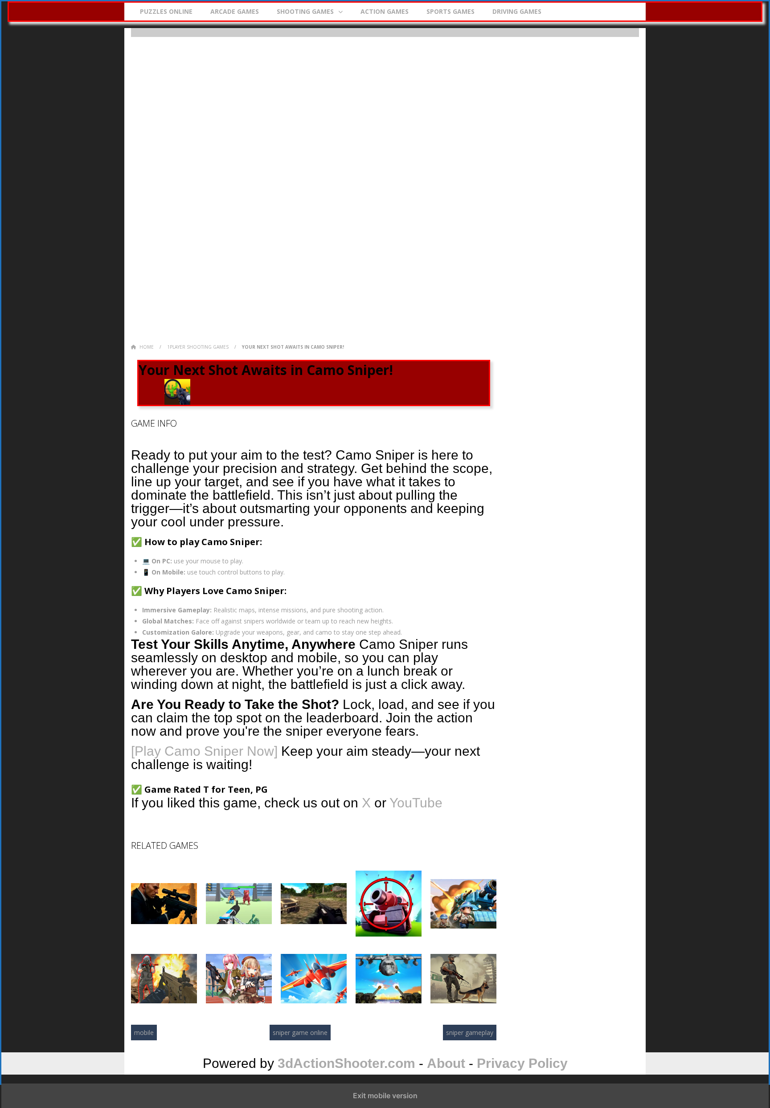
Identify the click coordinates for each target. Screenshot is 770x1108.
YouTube (415, 802)
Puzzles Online (166, 11)
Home (146, 347)
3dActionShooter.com (346, 1063)
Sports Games (450, 11)
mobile (144, 1032)
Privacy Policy (522, 1063)
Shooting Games (305, 11)
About (446, 1063)
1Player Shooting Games (198, 347)
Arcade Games (234, 11)
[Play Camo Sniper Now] (204, 751)
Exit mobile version (385, 1095)
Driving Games (516, 11)
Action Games (384, 11)
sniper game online (300, 1032)
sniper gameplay (469, 1032)
